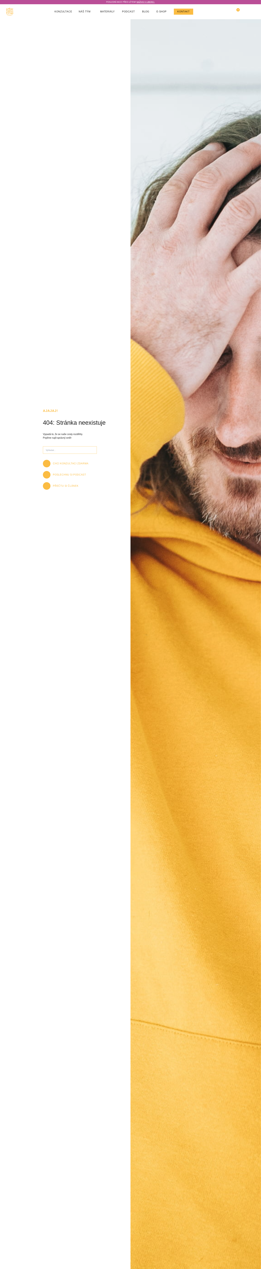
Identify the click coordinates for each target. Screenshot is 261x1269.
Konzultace (63, 11)
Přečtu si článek (66, 486)
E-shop (161, 11)
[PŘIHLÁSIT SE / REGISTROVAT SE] (244, 11)
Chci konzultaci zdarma (71, 463)
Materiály (107, 11)
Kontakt (183, 11)
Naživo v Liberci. (146, 2)
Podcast (128, 11)
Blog (145, 11)
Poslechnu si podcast (69, 474)
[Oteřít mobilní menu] (253, 11)
